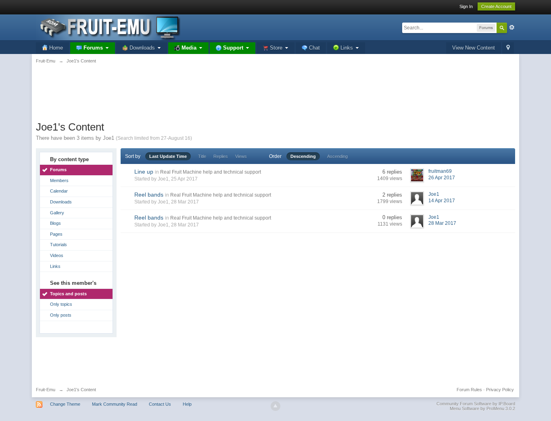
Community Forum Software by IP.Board (475, 403)
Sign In (466, 6)
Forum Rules (469, 389)
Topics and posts (68, 293)
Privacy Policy (500, 389)
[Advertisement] (275, 97)
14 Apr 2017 (441, 200)
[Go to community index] (108, 27)
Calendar (59, 191)
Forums (58, 169)
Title (202, 156)
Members (59, 180)
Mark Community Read (114, 404)
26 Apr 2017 (441, 177)
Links (55, 266)
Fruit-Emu (45, 389)
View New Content (473, 48)
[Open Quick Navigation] (508, 48)
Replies (220, 156)
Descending (303, 156)
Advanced (512, 27)
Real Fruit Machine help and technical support (210, 172)
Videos (56, 255)
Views (241, 156)
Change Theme (65, 404)
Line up (143, 171)
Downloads (61, 201)
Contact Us (160, 404)
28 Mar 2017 (442, 223)
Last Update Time (168, 156)
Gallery (57, 212)
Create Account (496, 6)
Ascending (337, 156)
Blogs (55, 223)
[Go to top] (275, 406)
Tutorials (58, 244)
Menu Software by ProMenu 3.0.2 (482, 408)
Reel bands (148, 194)
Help (187, 404)
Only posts (60, 315)
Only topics (61, 304)
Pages (56, 234)
